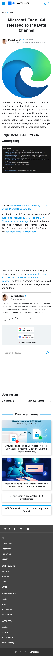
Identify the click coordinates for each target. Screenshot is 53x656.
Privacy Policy (20, 652)
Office (4, 587)
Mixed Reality (8, 642)
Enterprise (6, 549)
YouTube (28, 529)
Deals (4, 599)
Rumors (5, 604)
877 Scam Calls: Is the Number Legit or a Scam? (26, 510)
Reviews (5, 627)
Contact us (34, 652)
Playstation (7, 615)
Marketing (6, 554)
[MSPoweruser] (18, 3)
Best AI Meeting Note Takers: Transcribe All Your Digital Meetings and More (26, 485)
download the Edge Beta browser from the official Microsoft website (24, 278)
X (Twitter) (21, 529)
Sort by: (32, 401)
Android (5, 576)
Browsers (6, 632)
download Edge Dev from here (21, 231)
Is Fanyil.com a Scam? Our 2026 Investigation (26, 498)
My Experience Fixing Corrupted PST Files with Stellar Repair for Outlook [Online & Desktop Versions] (27, 448)
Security (5, 559)
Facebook (14, 529)
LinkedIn (35, 529)
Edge (11, 12)
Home (4, 12)
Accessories (7, 609)
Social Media (7, 637)
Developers (7, 543)
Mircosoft (6, 571)
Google (5, 582)
